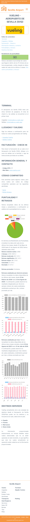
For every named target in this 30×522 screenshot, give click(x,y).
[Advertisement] (15, 87)
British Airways (7, 192)
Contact (23, 517)
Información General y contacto (11, 45)
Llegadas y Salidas (7, 41)
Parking (17, 498)
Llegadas (4, 490)
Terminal (4, 39)
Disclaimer (18, 517)
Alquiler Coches (20, 490)
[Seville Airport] (3, 8)
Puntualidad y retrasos (8, 47)
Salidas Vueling (7, 139)
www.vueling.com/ (14, 170)
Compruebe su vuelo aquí (15, 120)
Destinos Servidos (7, 50)
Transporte (5, 498)
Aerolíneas (5, 496)
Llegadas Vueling (8, 137)
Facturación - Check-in (8, 43)
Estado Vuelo (6, 494)
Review (4, 507)
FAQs (3, 512)
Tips (3, 509)
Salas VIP (4, 505)
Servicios (4, 503)
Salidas (4, 492)
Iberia (4, 190)
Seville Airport (16, 10)
